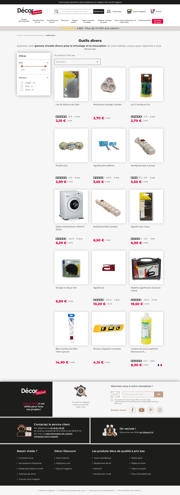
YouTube (141, 410)
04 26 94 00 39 (57, 428)
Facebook (132, 410)
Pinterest (150, 410)
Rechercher (98, 11)
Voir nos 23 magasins (113, 2)
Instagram (160, 410)
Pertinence (77, 61)
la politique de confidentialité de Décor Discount (137, 402)
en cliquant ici (146, 432)
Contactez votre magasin (46, 436)
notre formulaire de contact (58, 434)
